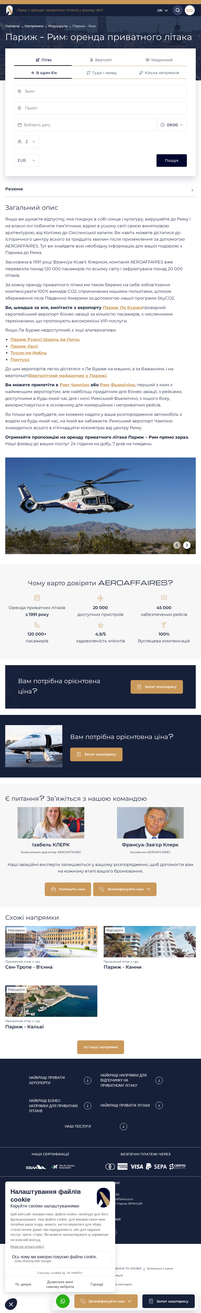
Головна (12, 26)
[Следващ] (187, 545)
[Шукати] (176, 10)
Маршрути (58, 26)
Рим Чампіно (74, 384)
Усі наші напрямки (100, 1047)
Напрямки (34, 26)
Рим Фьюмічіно (117, 384)
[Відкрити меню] (190, 10)
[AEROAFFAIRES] (9, 10)
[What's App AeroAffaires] (63, 1301)
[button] (168, 1301)
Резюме (14, 188)
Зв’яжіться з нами (160, 1268)
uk (159, 10)
